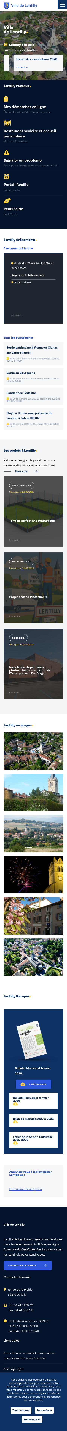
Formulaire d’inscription (25, 1189)
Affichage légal (13, 1369)
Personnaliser (32, 1419)
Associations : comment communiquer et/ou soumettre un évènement (30, 1356)
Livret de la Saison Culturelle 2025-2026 (33, 1138)
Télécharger (38, 1084)
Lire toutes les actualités (21, 50)
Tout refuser (44, 1410)
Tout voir (21, 471)
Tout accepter (21, 1410)
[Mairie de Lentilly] (20, 5)
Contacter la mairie (22, 1265)
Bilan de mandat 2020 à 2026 (33, 1118)
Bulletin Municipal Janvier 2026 (31, 1099)
